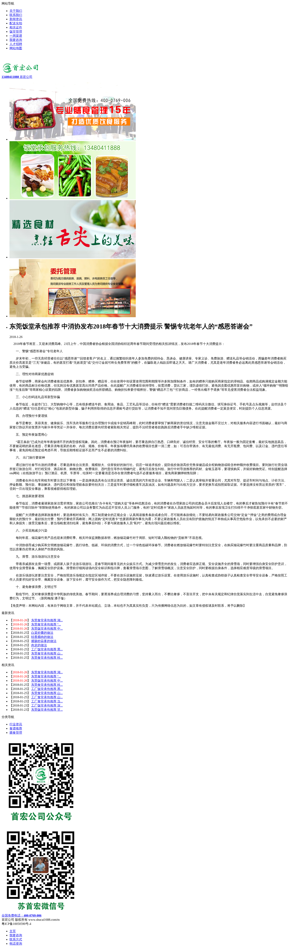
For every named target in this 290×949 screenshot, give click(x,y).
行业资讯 (15, 724)
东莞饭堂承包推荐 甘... (47, 709)
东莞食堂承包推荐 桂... (47, 657)
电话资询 (15, 943)
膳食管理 (15, 732)
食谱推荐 (15, 728)
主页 (12, 931)
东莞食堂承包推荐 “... (46, 624)
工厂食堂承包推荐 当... (47, 701)
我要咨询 (15, 935)
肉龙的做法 (39, 645)
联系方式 (15, 939)
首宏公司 (17, 77)
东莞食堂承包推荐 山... (47, 653)
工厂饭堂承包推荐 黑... (47, 649)
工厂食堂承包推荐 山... (47, 697)
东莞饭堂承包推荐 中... (47, 628)
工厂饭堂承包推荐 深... (47, 705)
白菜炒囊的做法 (42, 632)
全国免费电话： (21, 915)
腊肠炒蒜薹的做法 (43, 641)
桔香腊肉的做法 (42, 637)
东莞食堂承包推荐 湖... (47, 620)
